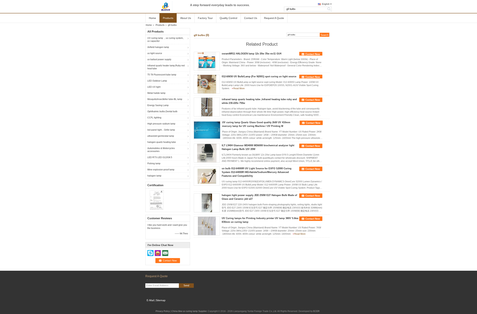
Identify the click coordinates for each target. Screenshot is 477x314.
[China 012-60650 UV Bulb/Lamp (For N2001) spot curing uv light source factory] (207, 84)
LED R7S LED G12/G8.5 (159, 157)
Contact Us (250, 18)
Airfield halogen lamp (158, 47)
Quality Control (228, 18)
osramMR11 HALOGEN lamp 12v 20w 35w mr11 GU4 (251, 53)
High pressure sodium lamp (161, 123)
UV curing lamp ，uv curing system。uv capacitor (166, 39)
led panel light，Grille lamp (161, 130)
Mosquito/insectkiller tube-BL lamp (164, 99)
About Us (185, 18)
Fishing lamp (153, 163)
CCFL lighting (154, 117)
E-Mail (150, 300)
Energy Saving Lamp (158, 105)
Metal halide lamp (156, 93)
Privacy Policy (163, 311)
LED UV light (153, 87)
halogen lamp (154, 175)
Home (152, 18)
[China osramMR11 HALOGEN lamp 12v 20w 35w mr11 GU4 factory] (207, 61)
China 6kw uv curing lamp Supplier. (189, 311)
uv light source (154, 53)
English (326, 4)
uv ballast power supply (159, 59)
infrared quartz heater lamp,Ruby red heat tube (166, 67)
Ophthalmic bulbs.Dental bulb (162, 111)
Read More (239, 88)
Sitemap (160, 300)
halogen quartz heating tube (161, 142)
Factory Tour (205, 18)
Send (186, 285)
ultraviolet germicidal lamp (160, 136)
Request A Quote (274, 18)
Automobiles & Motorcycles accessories (161, 150)
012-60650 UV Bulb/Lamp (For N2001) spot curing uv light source (259, 76)
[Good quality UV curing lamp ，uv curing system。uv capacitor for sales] (157, 199)
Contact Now (312, 54)
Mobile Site (153, 305)
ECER (316, 311)
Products (168, 18)
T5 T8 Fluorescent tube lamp (161, 74)
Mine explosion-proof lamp (160, 169)
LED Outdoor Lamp (157, 81)
